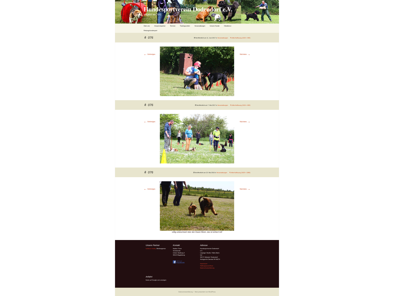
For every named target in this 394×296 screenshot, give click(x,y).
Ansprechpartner (160, 26)
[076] (197, 71)
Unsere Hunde (214, 26)
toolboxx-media (151, 248)
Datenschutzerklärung (207, 268)
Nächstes (245, 54)
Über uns (147, 26)
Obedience (227, 26)
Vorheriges (149, 54)
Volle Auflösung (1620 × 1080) (240, 172)
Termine (172, 26)
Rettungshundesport (150, 30)
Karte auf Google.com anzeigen (156, 280)
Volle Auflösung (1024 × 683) (241, 38)
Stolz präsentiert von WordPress (205, 292)
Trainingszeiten (185, 26)
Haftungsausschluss (206, 266)
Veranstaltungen (199, 26)
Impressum (203, 263)
